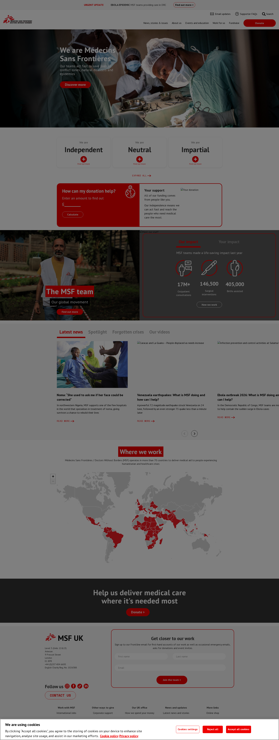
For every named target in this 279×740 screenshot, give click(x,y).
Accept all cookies (238, 729)
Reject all (212, 729)
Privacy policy (128, 736)
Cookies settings (188, 729)
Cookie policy (109, 736)
